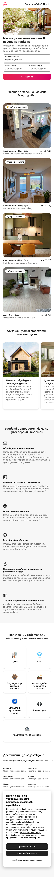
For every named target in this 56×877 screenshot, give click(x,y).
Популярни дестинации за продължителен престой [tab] (27, 760)
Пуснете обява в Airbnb (37, 4)
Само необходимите (27, 853)
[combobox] (27, 59)
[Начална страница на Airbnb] (5, 4)
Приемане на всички (27, 846)
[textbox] (15, 68)
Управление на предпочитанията (27, 860)
